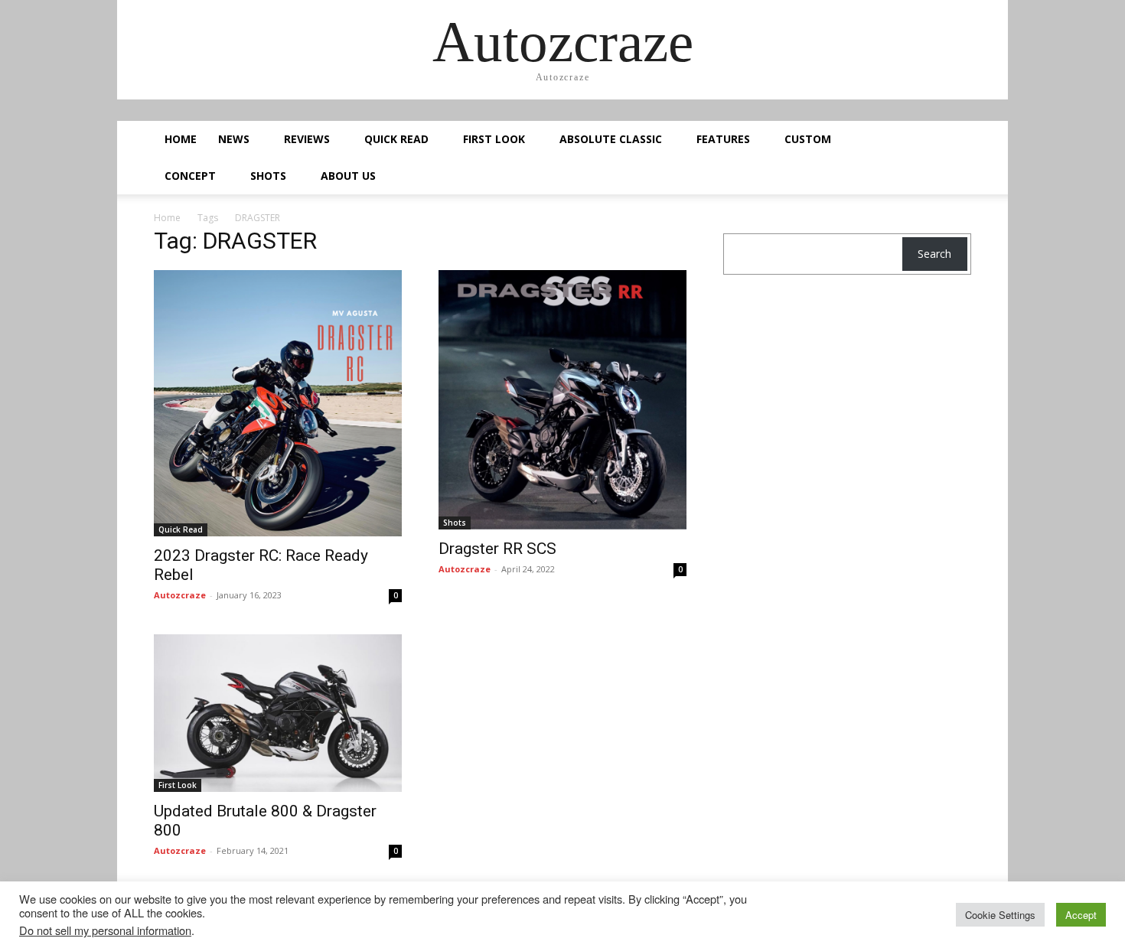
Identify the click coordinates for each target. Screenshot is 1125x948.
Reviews (307, 139)
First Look (494, 139)
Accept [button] (1081, 914)
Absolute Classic (610, 139)
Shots (268, 175)
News (233, 139)
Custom (807, 139)
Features (723, 139)
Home (181, 139)
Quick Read (396, 139)
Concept (190, 175)
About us (348, 175)
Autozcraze (180, 595)
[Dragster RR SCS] (562, 399)
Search (934, 253)
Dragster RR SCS (497, 548)
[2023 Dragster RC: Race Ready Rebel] (278, 403)
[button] (952, 140)
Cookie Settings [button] (1000, 914)
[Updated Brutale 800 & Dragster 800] (278, 713)
